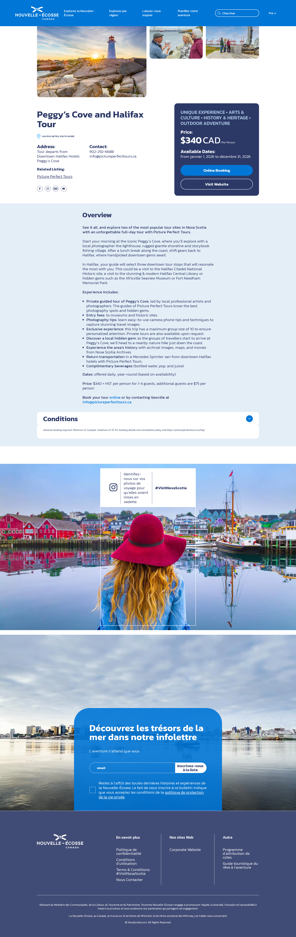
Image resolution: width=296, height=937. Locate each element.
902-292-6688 (101, 151)
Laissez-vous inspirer (151, 13)
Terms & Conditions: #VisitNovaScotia (133, 871)
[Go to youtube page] (63, 190)
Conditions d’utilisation (126, 861)
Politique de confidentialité (128, 851)
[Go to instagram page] (48, 190)
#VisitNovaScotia (171, 488)
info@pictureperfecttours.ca (112, 156)
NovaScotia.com (137, 922)
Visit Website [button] (216, 184)
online (115, 397)
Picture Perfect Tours (54, 176)
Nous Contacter (129, 879)
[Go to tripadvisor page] (56, 190)
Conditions (60, 418)
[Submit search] (219, 13)
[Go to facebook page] (40, 190)
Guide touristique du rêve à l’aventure (240, 865)
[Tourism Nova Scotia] (37, 8)
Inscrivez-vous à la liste (190, 768)
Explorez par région (118, 13)
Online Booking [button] (216, 170)
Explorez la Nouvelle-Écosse (79, 13)
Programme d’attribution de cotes (236, 853)
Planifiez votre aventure (188, 13)
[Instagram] (113, 490)
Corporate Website (185, 849)
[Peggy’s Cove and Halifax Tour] (91, 60)
